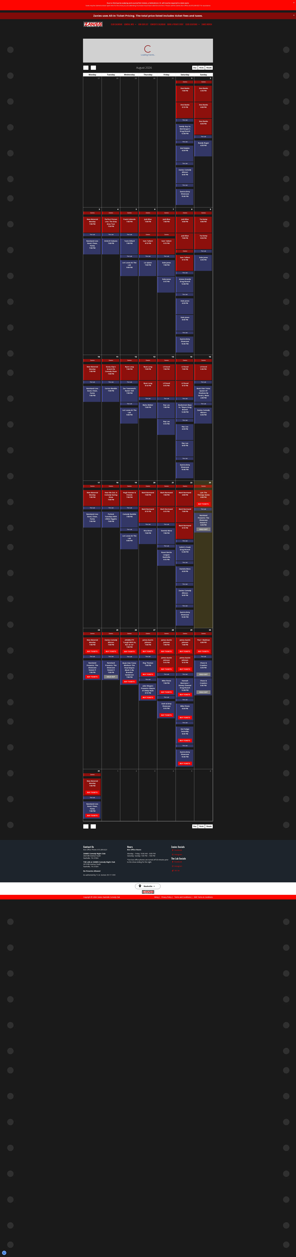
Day (192, 44)
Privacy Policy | (167, 1253)
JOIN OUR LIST (143, 24)
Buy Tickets (203, 648)
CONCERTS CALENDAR (157, 24)
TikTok (176, 1227)
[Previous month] (86, 43)
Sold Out (203, 693)
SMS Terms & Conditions (203, 1253)
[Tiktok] (172, 1226)
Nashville (148, 1242)
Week (200, 44)
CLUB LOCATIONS (191, 24)
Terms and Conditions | (184, 1253)
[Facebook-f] (172, 1206)
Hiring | (157, 1253)
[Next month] (93, 43)
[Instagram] (172, 1210)
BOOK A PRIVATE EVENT (175, 24)
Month (208, 44)
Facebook (178, 1206)
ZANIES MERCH (206, 24)
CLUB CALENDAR (116, 24)
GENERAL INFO (129, 24)
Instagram (178, 1211)
